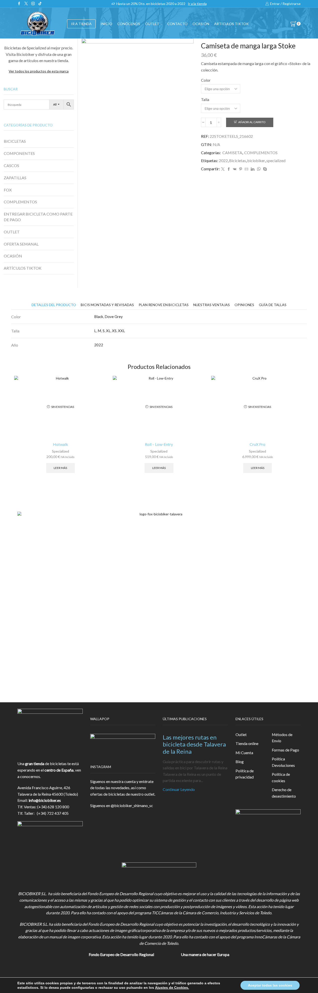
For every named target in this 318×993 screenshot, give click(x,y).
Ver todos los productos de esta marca (39, 71)
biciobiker (256, 160)
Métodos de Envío (282, 737)
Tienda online (247, 743)
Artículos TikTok (231, 24)
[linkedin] (252, 169)
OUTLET (152, 24)
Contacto (177, 24)
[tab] (54, 305)
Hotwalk (60, 444)
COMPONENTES (19, 153)
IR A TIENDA (81, 24)
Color (206, 80)
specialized (275, 160)
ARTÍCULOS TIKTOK (22, 268)
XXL (121, 330)
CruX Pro (257, 444)
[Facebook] (19, 4)
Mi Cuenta (244, 752)
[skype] (264, 169)
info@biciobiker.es (45, 800)
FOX (8, 189)
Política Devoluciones (283, 762)
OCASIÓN (201, 24)
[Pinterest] (240, 169)
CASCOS (11, 165)
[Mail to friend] (246, 169)
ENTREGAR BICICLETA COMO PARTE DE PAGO (38, 217)
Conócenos (128, 24)
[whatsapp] (259, 169)
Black (98, 316)
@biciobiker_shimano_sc (132, 805)
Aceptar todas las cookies (270, 985)
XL (108, 330)
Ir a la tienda (197, 3)
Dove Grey (114, 316)
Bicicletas (237, 160)
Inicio (106, 24)
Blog (240, 761)
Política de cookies (281, 777)
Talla (205, 99)
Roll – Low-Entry (159, 444)
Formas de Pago (285, 749)
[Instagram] (33, 4)
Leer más (60, 468)
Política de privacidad (245, 774)
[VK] (235, 169)
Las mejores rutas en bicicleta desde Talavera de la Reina (194, 744)
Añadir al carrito (251, 122)
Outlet (241, 734)
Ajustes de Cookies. (172, 988)
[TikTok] (40, 4)
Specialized (60, 451)
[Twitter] (26, 4)
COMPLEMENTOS (261, 152)
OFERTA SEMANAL (21, 244)
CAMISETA (232, 152)
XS (114, 330)
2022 (223, 160)
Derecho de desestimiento (284, 792)
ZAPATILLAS (15, 177)
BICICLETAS (15, 141)
